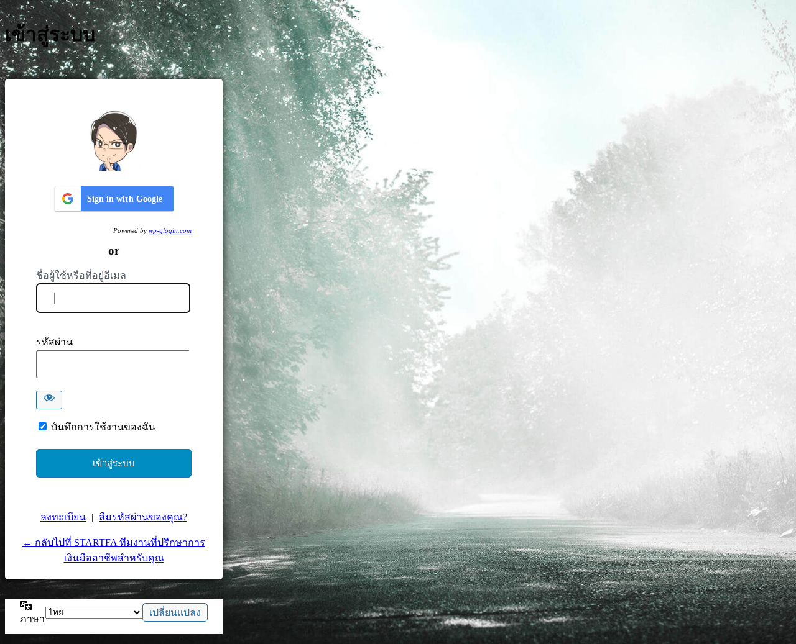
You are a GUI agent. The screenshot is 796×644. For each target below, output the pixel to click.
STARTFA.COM (113, 140)
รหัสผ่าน (54, 342)
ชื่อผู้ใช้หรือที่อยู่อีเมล (81, 275)
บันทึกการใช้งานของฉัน (103, 427)
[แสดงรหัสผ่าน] (49, 400)
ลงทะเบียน (63, 517)
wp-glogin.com (170, 230)
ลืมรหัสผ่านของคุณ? (143, 517)
